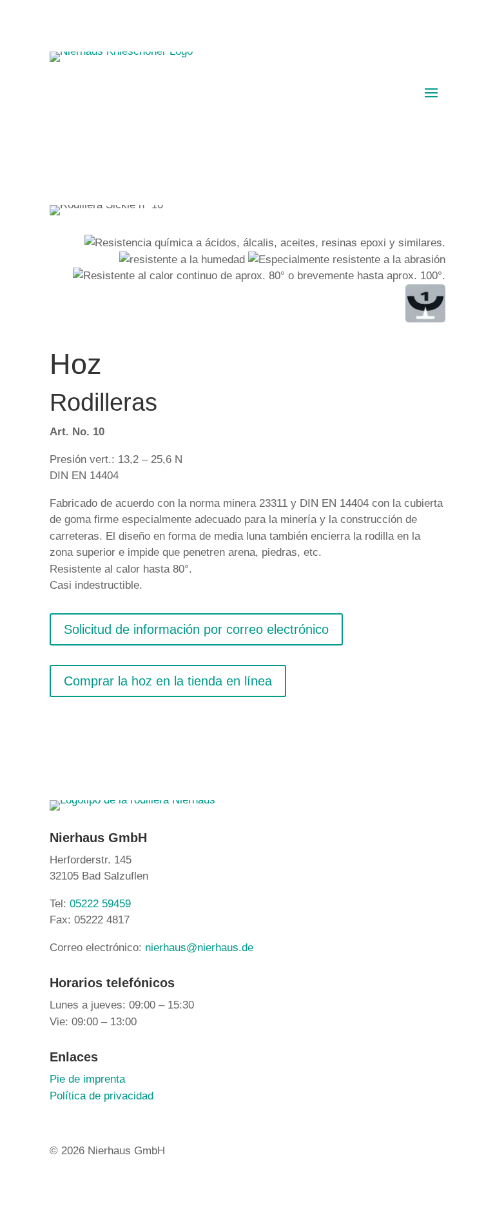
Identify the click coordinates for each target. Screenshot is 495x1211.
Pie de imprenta (87, 1079)
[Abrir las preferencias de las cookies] (28, 1194)
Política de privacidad (101, 1096)
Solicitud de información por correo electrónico (196, 629)
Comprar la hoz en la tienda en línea (168, 681)
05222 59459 (100, 904)
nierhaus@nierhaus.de (199, 947)
